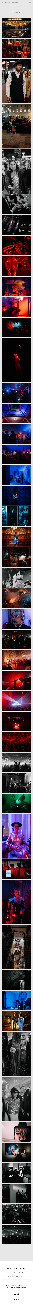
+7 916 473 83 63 (16, 1272)
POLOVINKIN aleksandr (10, 2)
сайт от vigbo (16, 1299)
